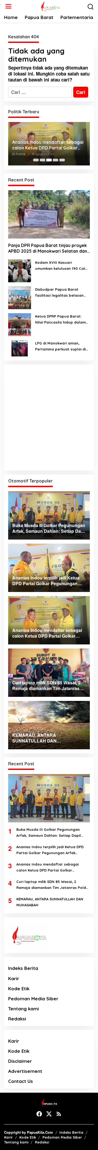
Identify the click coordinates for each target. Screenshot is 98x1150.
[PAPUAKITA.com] (50, 5)
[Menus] (8, 6)
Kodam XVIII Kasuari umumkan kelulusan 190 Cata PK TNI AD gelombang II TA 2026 (61, 265)
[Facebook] (39, 1113)
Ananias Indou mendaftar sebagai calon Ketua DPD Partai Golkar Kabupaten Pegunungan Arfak (48, 145)
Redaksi (17, 1018)
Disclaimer (20, 1061)
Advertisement (25, 1071)
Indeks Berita (23, 968)
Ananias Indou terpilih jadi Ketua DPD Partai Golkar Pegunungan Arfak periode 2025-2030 (50, 850)
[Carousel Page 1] (36, 160)
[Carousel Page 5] (62, 160)
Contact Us (20, 1081)
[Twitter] (49, 1113)
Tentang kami (23, 1008)
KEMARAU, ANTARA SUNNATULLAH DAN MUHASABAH (49, 902)
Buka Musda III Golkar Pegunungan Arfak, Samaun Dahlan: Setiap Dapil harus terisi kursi (48, 832)
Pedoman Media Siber (33, 998)
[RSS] (58, 1113)
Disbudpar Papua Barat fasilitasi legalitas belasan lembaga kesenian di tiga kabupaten (59, 292)
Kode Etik (18, 988)
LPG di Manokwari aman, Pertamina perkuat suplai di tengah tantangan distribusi (61, 346)
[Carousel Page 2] (42, 160)
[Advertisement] (49, 417)
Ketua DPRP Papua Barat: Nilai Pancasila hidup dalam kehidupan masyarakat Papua (60, 319)
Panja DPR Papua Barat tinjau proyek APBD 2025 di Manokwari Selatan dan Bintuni (47, 248)
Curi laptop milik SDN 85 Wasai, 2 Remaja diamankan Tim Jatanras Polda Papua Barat (52, 885)
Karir (13, 978)
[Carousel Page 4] (55, 160)
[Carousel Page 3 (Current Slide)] (49, 160)
